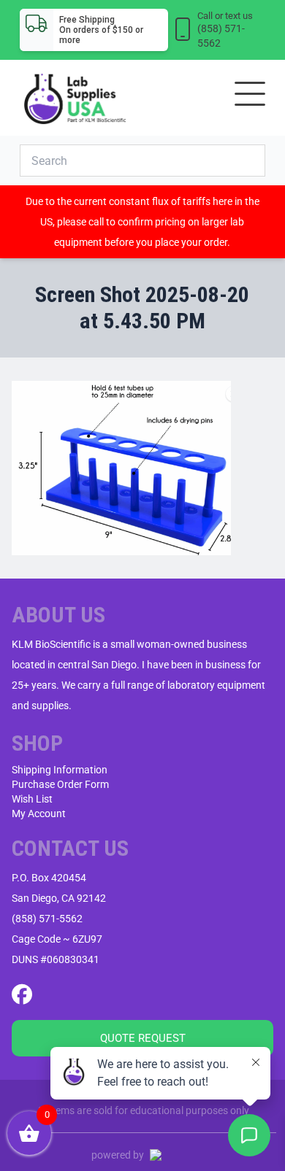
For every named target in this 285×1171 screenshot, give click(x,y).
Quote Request (143, 1038)
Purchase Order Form (60, 784)
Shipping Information (59, 770)
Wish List (32, 799)
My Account (39, 813)
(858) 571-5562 (47, 918)
